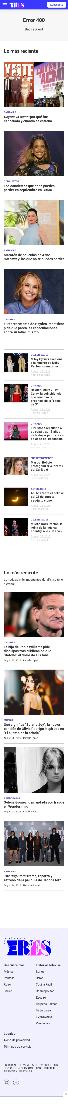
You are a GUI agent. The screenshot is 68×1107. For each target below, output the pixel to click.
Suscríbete (56, 4)
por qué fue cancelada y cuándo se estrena (28, 119)
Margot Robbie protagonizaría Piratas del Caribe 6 (47, 466)
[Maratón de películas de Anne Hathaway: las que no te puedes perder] (34, 222)
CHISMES (9, 319)
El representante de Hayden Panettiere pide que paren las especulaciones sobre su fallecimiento (34, 328)
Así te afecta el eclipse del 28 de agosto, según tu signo (47, 496)
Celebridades (39, 354)
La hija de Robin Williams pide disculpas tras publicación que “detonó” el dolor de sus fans (27, 651)
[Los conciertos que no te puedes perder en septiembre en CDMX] (34, 153)
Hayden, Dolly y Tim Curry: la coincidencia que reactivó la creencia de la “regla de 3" (46, 397)
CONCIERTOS (11, 181)
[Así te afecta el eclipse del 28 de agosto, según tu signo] (16, 497)
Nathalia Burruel (40, 374)
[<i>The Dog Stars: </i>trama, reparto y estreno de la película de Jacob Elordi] (34, 843)
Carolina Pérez (39, 478)
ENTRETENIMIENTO (42, 458)
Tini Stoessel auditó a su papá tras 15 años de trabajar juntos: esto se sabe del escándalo (47, 433)
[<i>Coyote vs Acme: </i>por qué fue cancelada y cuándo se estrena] (34, 84)
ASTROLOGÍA (38, 489)
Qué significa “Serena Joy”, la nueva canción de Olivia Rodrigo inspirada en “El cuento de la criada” (34, 729)
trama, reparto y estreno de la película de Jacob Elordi (33, 878)
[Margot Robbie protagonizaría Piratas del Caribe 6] (16, 466)
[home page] (16, 5)
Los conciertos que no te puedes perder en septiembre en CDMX (29, 188)
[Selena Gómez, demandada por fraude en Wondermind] (34, 770)
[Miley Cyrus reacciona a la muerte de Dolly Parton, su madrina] (16, 362)
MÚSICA (8, 720)
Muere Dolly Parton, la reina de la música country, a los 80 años (47, 527)
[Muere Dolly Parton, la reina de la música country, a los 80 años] (16, 527)
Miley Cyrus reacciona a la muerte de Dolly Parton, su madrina (47, 362)
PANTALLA (10, 112)
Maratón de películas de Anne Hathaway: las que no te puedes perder (34, 257)
